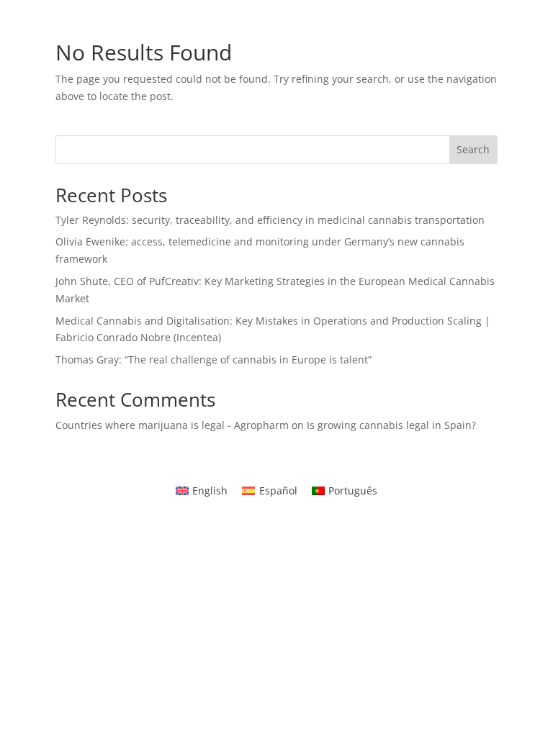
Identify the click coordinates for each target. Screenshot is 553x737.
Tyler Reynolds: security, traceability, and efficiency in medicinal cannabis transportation (270, 220)
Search (473, 149)
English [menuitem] (210, 490)
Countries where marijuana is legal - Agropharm (172, 425)
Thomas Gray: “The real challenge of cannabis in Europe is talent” (213, 359)
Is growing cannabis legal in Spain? (391, 425)
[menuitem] (201, 490)
